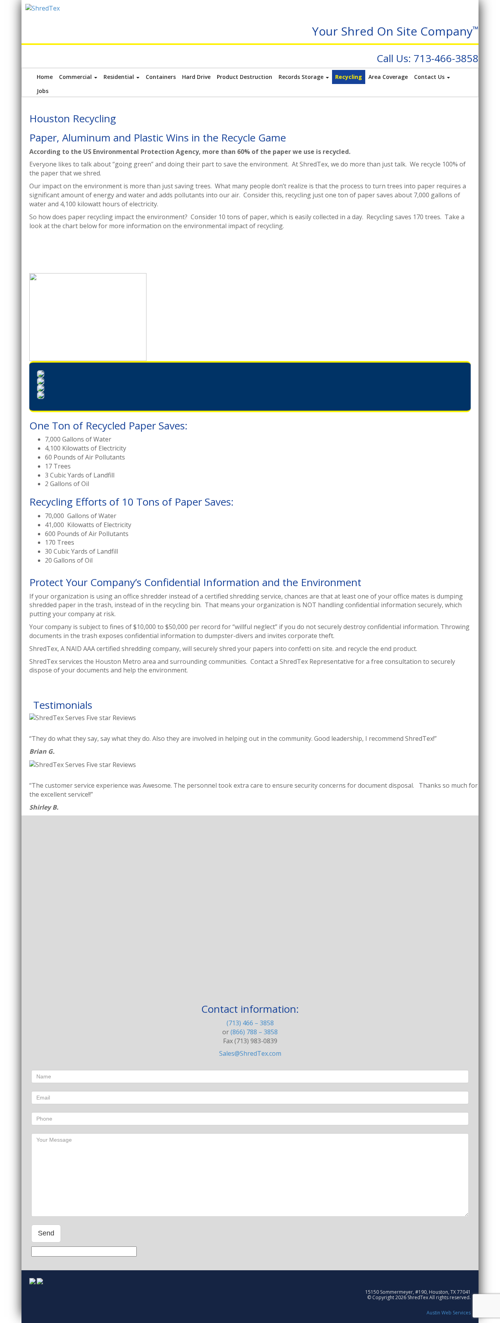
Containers (161, 76)
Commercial (76, 76)
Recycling (348, 76)
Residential (120, 76)
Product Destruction (244, 76)
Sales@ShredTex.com (250, 1053)
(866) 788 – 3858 (254, 1032)
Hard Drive (196, 76)
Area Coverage (388, 76)
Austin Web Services (449, 1312)
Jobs (42, 91)
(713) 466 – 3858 (250, 1023)
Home (45, 76)
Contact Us (430, 76)
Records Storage (302, 76)
